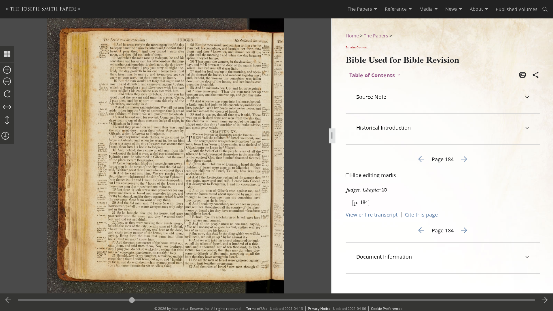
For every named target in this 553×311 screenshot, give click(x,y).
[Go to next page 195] (544, 300)
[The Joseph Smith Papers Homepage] (43, 10)
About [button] (476, 9)
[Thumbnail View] (7, 54)
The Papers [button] (360, 9)
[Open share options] (536, 75)
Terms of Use (257, 308)
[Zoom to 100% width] (7, 107)
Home (352, 35)
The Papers (376, 35)
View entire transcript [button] (371, 214)
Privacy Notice (319, 308)
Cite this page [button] (421, 214)
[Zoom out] (7, 81)
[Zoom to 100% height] (7, 120)
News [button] (451, 9)
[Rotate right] (7, 94)
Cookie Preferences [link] (386, 308)
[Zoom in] (7, 70)
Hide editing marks (373, 175)
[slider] (276, 300)
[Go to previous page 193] (8, 300)
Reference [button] (396, 9)
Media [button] (426, 9)
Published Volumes (516, 9)
